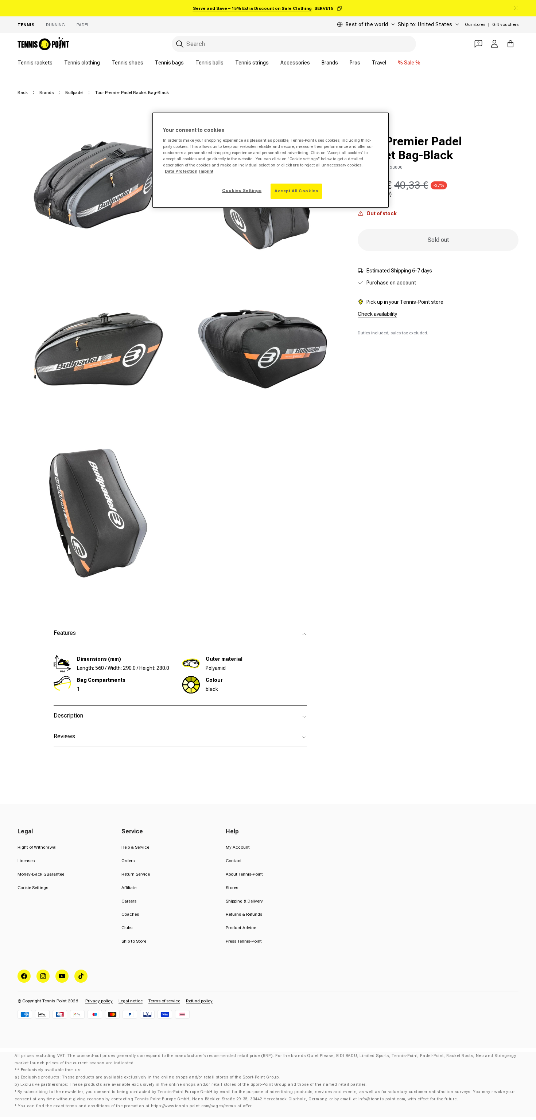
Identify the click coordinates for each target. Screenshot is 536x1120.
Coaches (130, 914)
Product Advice (241, 927)
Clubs (126, 927)
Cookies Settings (241, 190)
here (294, 165)
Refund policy (199, 1000)
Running (55, 24)
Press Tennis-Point (244, 941)
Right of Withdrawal (37, 847)
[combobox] (294, 44)
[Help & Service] (478, 44)
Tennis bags (169, 63)
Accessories (295, 63)
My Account (238, 847)
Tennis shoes (127, 63)
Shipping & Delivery (244, 901)
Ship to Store (133, 941)
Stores (232, 887)
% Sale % (409, 63)
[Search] (180, 44)
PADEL (83, 24)
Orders (128, 860)
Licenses (26, 860)
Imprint (206, 171)
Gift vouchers (505, 24)
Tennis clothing (82, 63)
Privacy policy (99, 1000)
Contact (234, 860)
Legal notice (131, 1000)
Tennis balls (209, 63)
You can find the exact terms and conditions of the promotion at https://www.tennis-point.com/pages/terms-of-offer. (135, 1106)
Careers (128, 901)
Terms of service (164, 1000)
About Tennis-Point (244, 874)
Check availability (377, 314)
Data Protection (181, 171)
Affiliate (128, 887)
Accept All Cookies (296, 190)
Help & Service (135, 847)
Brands (330, 63)
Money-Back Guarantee (41, 874)
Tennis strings (252, 63)
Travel (379, 63)
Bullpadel (74, 92)
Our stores (475, 24)
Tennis (26, 24)
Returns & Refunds (244, 914)
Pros (355, 63)
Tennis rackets (35, 63)
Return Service (135, 874)
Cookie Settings (33, 887)
